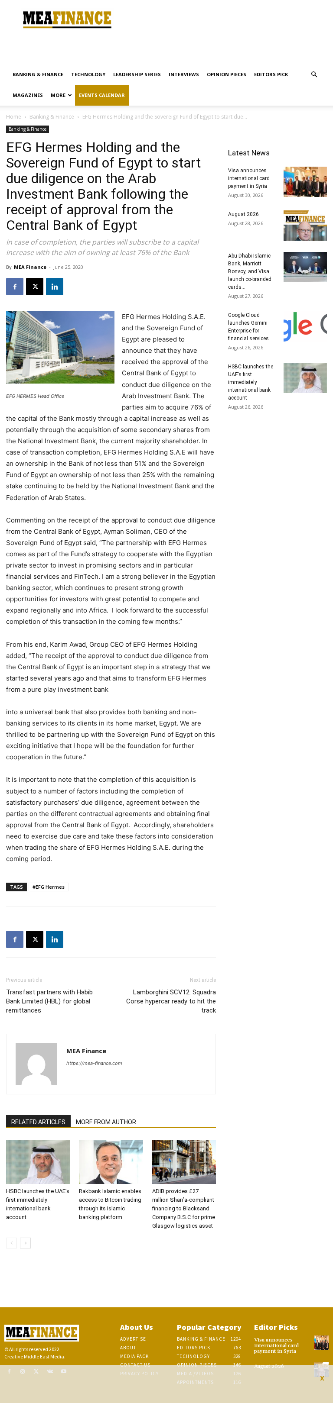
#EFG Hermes (49, 887)
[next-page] (25, 1243)
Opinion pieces (226, 74)
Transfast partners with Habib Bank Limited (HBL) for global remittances (49, 1001)
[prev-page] (11, 1243)
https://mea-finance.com (94, 1063)
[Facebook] (14, 286)
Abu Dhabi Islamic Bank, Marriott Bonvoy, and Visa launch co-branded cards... (249, 271)
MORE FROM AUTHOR (106, 1122)
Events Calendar (102, 95)
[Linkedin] (54, 286)
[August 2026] (305, 225)
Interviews (184, 74)
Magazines (28, 95)
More (58, 95)
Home (13, 116)
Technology (88, 74)
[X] (34, 286)
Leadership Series (137, 74)
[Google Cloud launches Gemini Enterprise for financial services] (305, 326)
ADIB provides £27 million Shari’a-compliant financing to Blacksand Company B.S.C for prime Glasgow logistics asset (183, 1208)
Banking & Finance (38, 74)
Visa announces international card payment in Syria (249, 178)
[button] (314, 75)
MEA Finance (30, 267)
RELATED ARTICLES (38, 1122)
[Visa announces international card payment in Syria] (305, 182)
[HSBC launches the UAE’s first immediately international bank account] (38, 1162)
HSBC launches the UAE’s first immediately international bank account (250, 382)
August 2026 (243, 214)
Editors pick (271, 74)
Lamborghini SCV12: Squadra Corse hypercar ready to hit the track (171, 1001)
